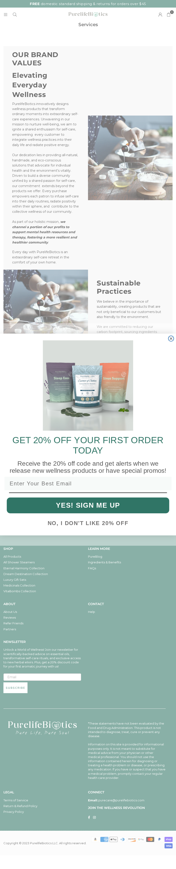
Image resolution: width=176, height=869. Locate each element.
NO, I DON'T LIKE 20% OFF (88, 523)
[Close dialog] (171, 338)
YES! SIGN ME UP (88, 505)
